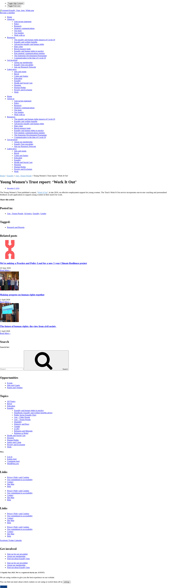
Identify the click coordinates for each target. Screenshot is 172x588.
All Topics (11, 401)
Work (16, 92)
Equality (17, 81)
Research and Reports (15, 227)
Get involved (12, 60)
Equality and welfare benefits (25, 42)
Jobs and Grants (13, 385)
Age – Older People (22, 417)
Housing (17, 85)
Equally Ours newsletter (23, 65)
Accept (3, 587)
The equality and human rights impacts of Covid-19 (34, 40)
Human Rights (20, 87)
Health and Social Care (23, 83)
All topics (28, 213)
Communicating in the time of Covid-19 (30, 58)
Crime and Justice (21, 76)
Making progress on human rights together (22, 294)
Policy (16, 24)
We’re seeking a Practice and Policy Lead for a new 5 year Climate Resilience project (43, 263)
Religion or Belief (21, 433)
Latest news (11, 69)
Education (18, 78)
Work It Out (42, 192)
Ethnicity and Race (21, 424)
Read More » (5, 270)
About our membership (23, 62)
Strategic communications (24, 28)
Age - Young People (23, 176)
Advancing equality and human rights (29, 44)
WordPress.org (13, 463)
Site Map (10, 484)
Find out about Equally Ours (18, 559)
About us (10, 19)
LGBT (17, 429)
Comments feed (13, 461)
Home (9, 17)
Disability (18, 422)
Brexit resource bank (22, 49)
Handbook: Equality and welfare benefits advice (33, 413)
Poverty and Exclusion (23, 90)
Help (9, 486)
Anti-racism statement (22, 21)
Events (9, 383)
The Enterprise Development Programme (30, 56)
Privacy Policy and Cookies (18, 477)
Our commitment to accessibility (20, 480)
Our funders (19, 33)
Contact (10, 482)
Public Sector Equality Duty (25, 415)
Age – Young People (22, 420)
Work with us (19, 35)
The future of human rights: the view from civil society (28, 326)
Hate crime (18, 47)
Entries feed (11, 459)
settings (67, 582)
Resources (11, 37)
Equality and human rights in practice (29, 51)
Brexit (16, 74)
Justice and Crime (14, 442)
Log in (9, 457)
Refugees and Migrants (23, 431)
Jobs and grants (20, 72)
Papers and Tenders (15, 388)
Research (17, 26)
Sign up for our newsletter (17, 554)
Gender (43, 213)
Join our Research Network (25, 67)
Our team (18, 31)
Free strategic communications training (29, 53)
